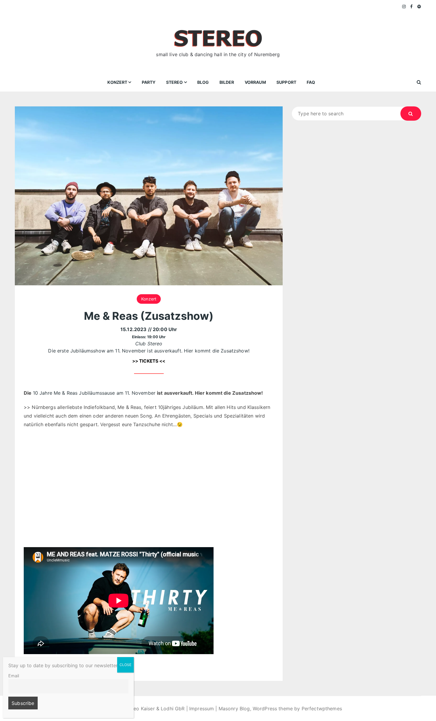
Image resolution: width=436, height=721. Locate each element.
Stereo (174, 82)
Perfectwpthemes (322, 708)
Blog (203, 82)
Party (149, 82)
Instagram (404, 6)
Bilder (226, 82)
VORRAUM (255, 82)
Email (13, 675)
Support (286, 82)
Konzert (117, 82)
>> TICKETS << (149, 361)
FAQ (311, 82)
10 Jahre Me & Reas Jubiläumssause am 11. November (95, 393)
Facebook (411, 6)
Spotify (419, 6)
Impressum (201, 708)
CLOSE (125, 664)
